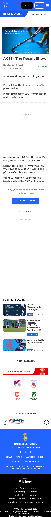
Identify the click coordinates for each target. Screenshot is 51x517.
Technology (20, 495)
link (25, 85)
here (27, 97)
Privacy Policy (35, 498)
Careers (33, 491)
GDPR (33, 495)
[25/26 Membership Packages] (14, 310)
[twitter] (25, 452)
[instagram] (30, 452)
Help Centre (21, 488)
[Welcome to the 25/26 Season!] (14, 345)
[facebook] (20, 452)
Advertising (20, 491)
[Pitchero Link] (25, 482)
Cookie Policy (14, 502)
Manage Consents (34, 502)
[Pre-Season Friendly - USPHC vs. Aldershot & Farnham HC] (14, 325)
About (33, 488)
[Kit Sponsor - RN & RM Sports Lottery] (16, 422)
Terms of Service (17, 498)
